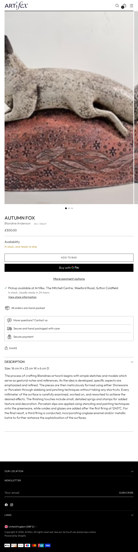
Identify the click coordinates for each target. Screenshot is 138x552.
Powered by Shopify (15, 535)
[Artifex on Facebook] (7, 505)
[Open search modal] (117, 5)
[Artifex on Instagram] (12, 505)
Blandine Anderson (18, 223)
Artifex (28, 532)
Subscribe (126, 492)
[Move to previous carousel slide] (123, 450)
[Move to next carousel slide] (130, 450)
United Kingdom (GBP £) (21, 526)
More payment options (69, 279)
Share (13, 348)
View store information (22, 297)
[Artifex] (16, 5)
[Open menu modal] (131, 5)
